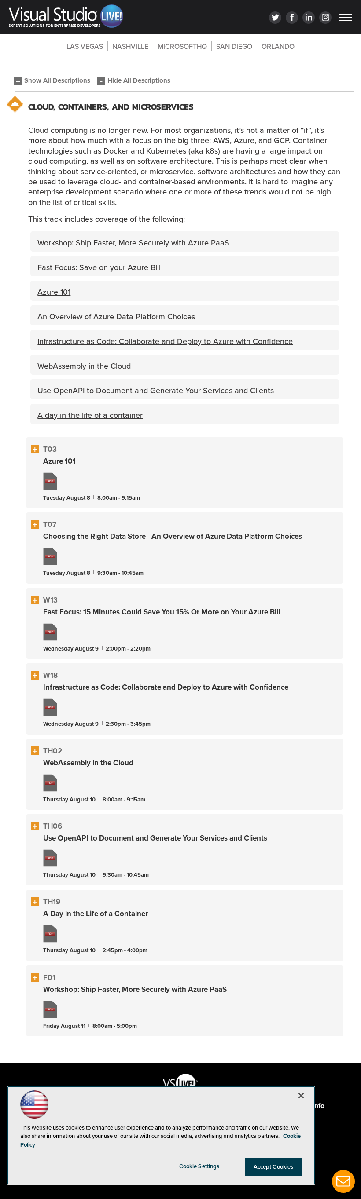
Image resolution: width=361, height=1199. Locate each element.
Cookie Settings (199, 1166)
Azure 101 (59, 461)
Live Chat (343, 1181)
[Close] (301, 1095)
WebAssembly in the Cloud (88, 762)
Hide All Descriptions (138, 81)
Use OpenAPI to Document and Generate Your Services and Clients (155, 838)
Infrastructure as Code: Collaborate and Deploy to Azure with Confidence (165, 687)
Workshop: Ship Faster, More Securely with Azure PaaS (135, 989)
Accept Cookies (274, 1166)
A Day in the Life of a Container (95, 913)
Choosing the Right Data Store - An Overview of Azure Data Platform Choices (172, 536)
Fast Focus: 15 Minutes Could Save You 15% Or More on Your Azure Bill (161, 612)
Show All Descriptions (57, 81)
